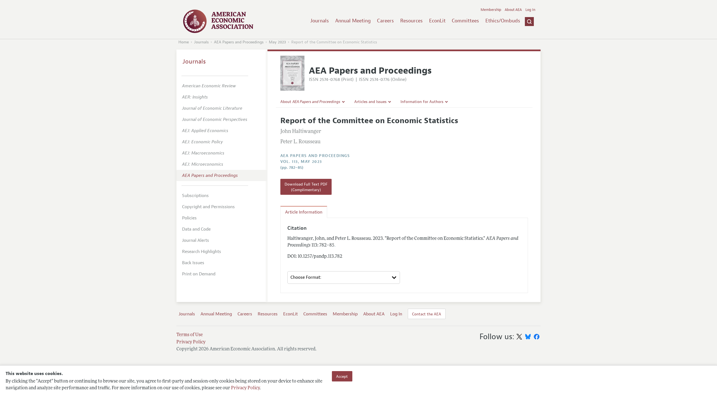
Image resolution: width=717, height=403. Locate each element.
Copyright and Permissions (208, 207)
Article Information (303, 212)
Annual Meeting (353, 21)
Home (183, 42)
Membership (491, 10)
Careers (385, 21)
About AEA (513, 10)
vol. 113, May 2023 (301, 161)
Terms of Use (189, 335)
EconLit (437, 21)
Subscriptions (195, 195)
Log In (530, 10)
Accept (342, 376)
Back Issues (193, 263)
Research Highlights (201, 251)
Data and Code (196, 229)
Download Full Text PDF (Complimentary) (306, 187)
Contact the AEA (426, 314)
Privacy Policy (245, 388)
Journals (319, 21)
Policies (189, 218)
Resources (411, 21)
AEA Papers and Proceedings (239, 42)
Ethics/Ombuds (502, 21)
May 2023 (277, 42)
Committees (465, 21)
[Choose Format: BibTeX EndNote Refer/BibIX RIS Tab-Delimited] (343, 277)
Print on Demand (198, 274)
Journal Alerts (195, 240)
